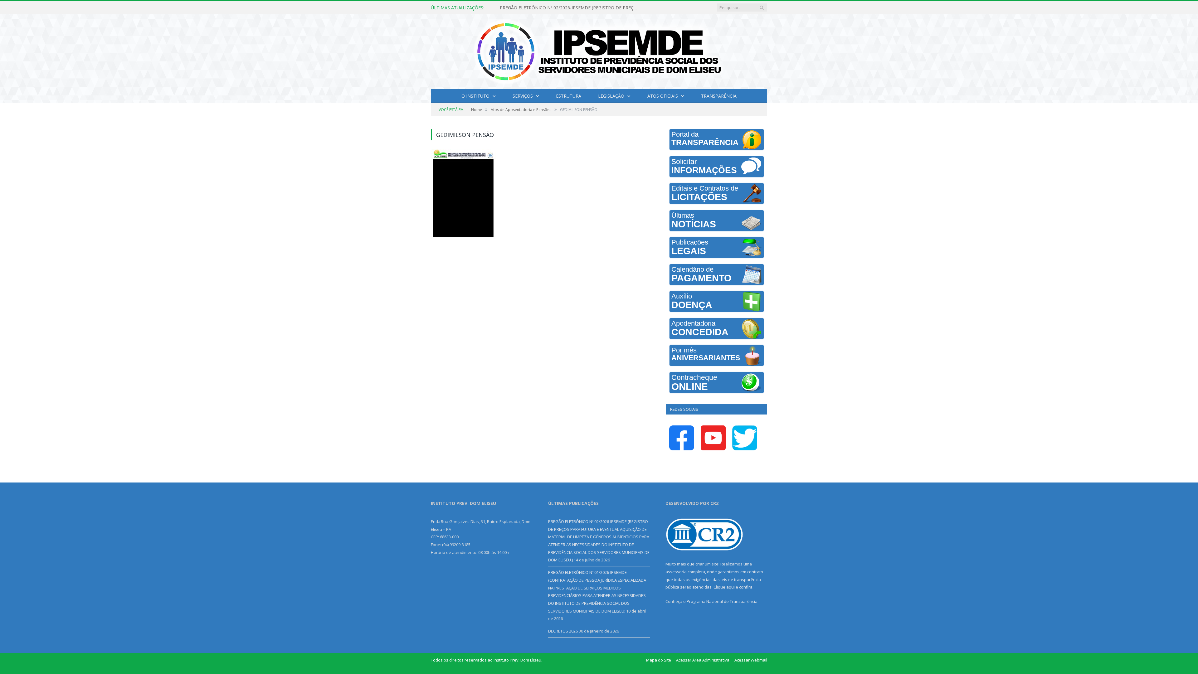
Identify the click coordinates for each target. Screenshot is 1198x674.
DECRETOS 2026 (563, 631)
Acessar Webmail (750, 660)
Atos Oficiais (662, 96)
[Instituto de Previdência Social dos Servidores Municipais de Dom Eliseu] (599, 50)
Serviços (523, 96)
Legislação (611, 96)
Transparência (719, 96)
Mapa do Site (658, 660)
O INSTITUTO (475, 96)
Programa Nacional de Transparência (722, 601)
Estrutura (568, 96)
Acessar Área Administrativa (702, 660)
